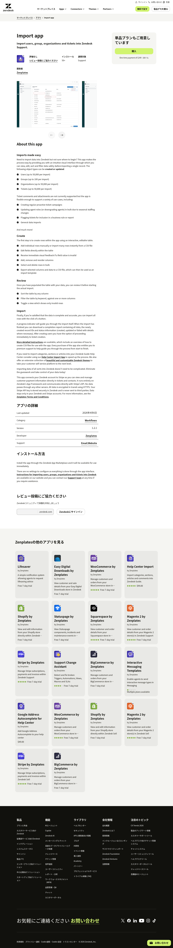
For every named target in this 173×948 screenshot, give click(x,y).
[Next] (61, 135)
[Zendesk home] (9, 7)
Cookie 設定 (56, 941)
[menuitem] (166, 2)
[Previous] (51, 135)
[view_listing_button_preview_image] (48, 104)
